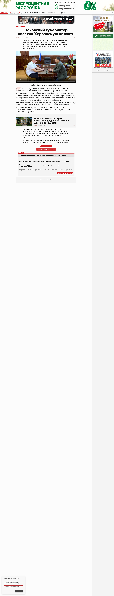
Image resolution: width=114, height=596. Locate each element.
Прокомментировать (46, 145)
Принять (19, 591)
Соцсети (42, 12)
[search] (110, 12)
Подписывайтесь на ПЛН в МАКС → (46, 149)
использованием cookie (9, 583)
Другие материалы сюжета (65, 173)
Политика (21, 26)
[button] (112, 12)
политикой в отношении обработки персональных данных (13, 584)
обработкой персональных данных (12, 586)
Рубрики (28, 12)
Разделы (35, 12)
